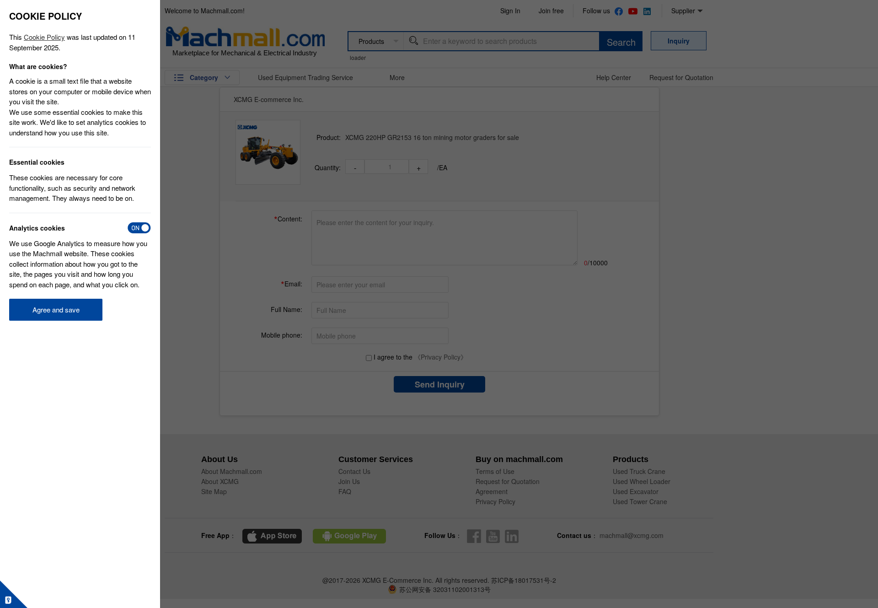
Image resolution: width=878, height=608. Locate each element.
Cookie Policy (44, 37)
